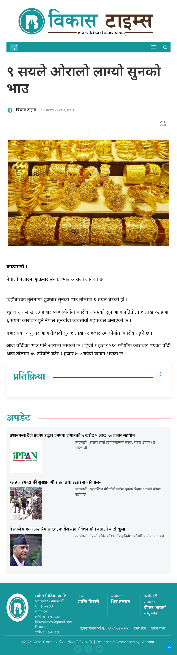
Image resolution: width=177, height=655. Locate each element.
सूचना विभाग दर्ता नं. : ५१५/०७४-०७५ (104, 628)
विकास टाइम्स (26, 110)
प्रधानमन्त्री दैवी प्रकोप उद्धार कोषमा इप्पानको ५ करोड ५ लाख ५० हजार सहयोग (72, 435)
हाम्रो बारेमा (158, 628)
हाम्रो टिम (140, 628)
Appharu (149, 642)
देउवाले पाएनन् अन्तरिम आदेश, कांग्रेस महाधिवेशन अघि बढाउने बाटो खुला (67, 529)
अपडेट (18, 418)
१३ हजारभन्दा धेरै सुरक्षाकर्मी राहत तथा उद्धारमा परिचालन (55, 482)
